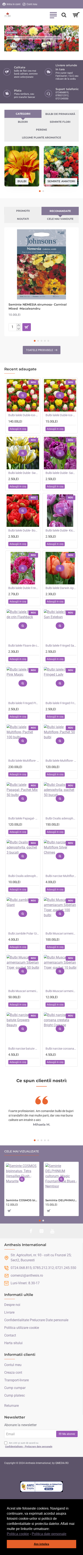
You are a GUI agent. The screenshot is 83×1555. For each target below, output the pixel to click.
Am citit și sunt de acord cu (28, 1445)
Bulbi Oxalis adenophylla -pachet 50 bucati (61, 818)
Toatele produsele (39, 350)
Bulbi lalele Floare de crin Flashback (23, 645)
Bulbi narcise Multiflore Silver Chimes (61, 876)
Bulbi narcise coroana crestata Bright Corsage (61, 1048)
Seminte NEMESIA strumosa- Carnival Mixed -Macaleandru (38, 306)
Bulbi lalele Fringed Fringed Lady (61, 703)
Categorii (23, 113)
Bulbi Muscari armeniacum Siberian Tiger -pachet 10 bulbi (61, 991)
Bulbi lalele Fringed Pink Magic (23, 703)
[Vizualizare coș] (76, 14)
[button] (68, 1534)
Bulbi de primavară (60, 114)
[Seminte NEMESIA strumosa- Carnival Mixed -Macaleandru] (41, 264)
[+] (18, 325)
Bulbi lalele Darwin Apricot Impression (61, 588)
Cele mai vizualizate (21, 1151)
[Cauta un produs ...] (64, 14)
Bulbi (21, 181)
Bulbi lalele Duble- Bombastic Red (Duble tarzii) (23, 530)
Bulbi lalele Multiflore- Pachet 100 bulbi (23, 760)
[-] (18, 329)
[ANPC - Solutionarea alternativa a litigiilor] (41, 1486)
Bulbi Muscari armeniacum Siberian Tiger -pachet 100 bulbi (61, 933)
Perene (41, 129)
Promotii (23, 210)
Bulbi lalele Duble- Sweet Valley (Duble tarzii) (23, 473)
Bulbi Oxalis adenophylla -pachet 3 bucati (23, 876)
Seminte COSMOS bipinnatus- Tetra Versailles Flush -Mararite (22, 1200)
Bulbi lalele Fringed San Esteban (61, 645)
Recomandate (60, 211)
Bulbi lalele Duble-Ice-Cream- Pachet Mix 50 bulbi (23, 415)
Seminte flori (60, 121)
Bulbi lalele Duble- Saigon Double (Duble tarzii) (61, 473)
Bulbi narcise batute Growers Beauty (23, 1048)
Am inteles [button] (41, 1544)
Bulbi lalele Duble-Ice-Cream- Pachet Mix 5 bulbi (61, 415)
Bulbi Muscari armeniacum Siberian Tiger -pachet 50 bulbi (23, 991)
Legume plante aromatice (41, 137)
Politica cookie (18, 1534)
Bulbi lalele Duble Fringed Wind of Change (23, 588)
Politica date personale (49, 1534)
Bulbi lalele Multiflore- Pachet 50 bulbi (61, 760)
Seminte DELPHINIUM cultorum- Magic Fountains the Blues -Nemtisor (61, 1200)
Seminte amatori (61, 181)
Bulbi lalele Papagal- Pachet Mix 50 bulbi (23, 818)
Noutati (23, 218)
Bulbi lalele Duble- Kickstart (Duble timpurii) (61, 530)
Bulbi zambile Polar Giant (23, 933)
